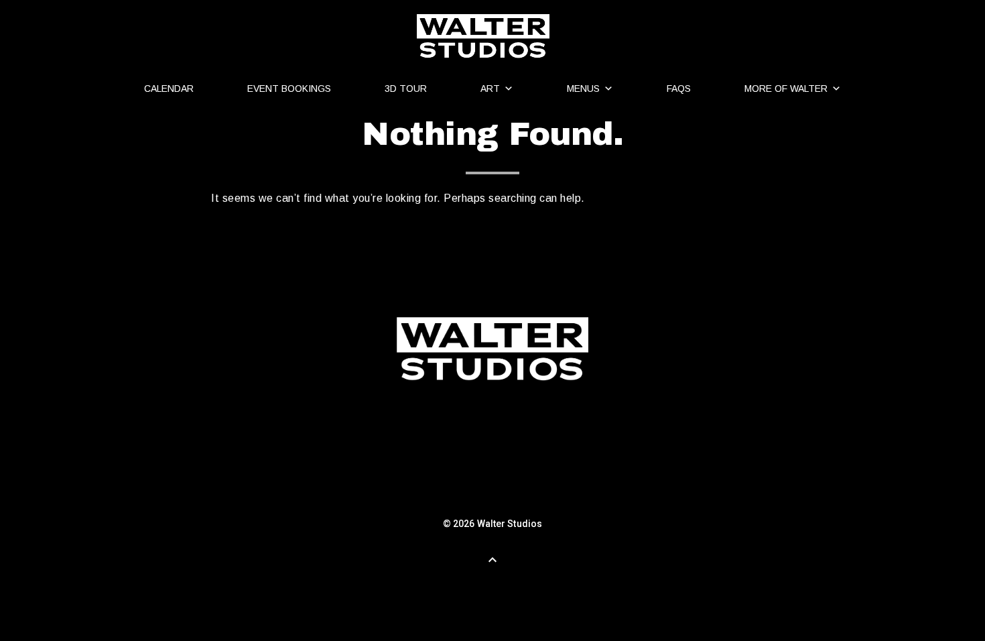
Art (490, 88)
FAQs (679, 88)
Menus (583, 88)
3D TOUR (406, 88)
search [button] (397, 241)
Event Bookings (289, 88)
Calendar (169, 88)
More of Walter (786, 88)
